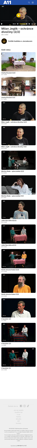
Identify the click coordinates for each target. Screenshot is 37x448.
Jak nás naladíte (18, 410)
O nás (18, 414)
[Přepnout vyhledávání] (29, 2)
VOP (18, 421)
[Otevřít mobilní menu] (33, 2)
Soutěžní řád (18, 412)
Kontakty (18, 423)
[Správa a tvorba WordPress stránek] (21, 445)
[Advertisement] (14, 385)
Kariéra (18, 417)
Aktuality (18, 419)
